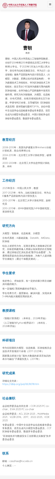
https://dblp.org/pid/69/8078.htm (20, 384)
